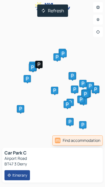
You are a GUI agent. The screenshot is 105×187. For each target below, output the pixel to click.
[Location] (98, 32)
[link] (77, 140)
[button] (39, 64)
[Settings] (98, 20)
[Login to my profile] (98, 7)
